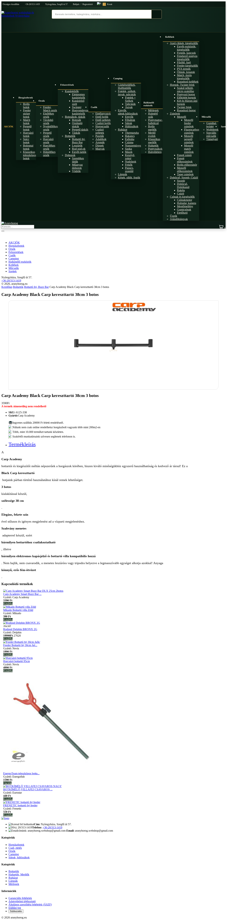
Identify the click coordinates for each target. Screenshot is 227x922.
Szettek (13, 271)
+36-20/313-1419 (32, 4)
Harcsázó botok (28, 134)
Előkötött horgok (186, 97)
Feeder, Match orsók (50, 109)
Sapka (128, 148)
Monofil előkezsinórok (185, 169)
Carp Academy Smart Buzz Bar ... (22, 594)
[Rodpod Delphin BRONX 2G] (21, 622)
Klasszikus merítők (154, 141)
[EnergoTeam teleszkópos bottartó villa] (51, 770)
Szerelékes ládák (78, 160)
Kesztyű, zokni (130, 157)
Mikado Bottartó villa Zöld (18, 610)
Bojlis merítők (152, 128)
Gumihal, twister (211, 125)
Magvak (100, 148)
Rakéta (181, 190)
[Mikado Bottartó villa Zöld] (19, 606)
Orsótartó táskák (77, 125)
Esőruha (129, 139)
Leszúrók (77, 145)
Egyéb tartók (79, 151)
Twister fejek (184, 107)
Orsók (41, 100)
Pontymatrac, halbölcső (155, 121)
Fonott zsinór (184, 155)
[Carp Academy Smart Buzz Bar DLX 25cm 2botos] (33, 590)
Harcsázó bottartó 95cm (16, 661)
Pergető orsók (47, 134)
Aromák (100, 142)
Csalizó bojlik (103, 123)
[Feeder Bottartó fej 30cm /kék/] (21, 641)
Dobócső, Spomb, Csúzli (184, 177)
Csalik (94, 107)
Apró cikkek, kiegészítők (184, 43)
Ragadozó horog (186, 110)
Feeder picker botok (27, 113)
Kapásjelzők (72, 91)
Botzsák (76, 119)
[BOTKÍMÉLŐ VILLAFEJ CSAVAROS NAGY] (32, 786)
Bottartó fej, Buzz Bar (78, 141)
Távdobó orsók (48, 121)
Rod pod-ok (78, 148)
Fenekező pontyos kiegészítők (187, 58)
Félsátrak (130, 119)
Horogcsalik (102, 126)
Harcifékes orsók (49, 147)
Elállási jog (15, 907)
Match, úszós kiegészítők (184, 77)
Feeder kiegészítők (187, 65)
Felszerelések (67, 84)
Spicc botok (26, 141)
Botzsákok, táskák (75, 116)
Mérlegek (153, 110)
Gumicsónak (184, 209)
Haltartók (153, 145)
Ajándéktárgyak (179, 219)
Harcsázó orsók (48, 141)
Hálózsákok (131, 126)
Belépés (76, 4)
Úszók (173, 215)
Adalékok (100, 139)
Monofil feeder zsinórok (189, 123)
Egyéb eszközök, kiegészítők (186, 48)
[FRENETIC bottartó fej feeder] (21, 802)
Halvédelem (155, 151)
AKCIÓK (8, 126)
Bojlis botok (26, 105)
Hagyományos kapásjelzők (80, 112)
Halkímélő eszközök (148, 104)
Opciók (7, 783)
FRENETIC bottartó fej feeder (20, 805)
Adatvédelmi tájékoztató (22, 901)
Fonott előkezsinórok (185, 160)
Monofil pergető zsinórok (189, 139)
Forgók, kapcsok (186, 52)
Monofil (181, 116)
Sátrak (128, 123)
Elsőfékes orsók (48, 115)
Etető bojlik (101, 116)
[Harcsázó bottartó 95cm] (18, 657)
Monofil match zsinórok (189, 148)
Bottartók (70, 135)
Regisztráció (87, 4)
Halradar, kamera (186, 203)
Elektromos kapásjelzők (78, 96)
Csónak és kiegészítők (182, 196)
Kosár (107, 4)
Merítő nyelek (152, 134)
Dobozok (70, 155)
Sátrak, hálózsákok (19, 857)
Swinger (76, 107)
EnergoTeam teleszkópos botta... (21, 773)
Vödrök (76, 171)
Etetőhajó (182, 212)
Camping (118, 78)
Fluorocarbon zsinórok (191, 131)
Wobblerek (212, 129)
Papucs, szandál (129, 169)
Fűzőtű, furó (184, 62)
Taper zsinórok (185, 174)
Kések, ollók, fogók (129, 177)
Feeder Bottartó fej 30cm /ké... (20, 645)
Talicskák (130, 104)
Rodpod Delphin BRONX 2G (20, 629)
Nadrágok (130, 161)
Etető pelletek (103, 119)
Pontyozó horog (186, 94)
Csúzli (180, 193)
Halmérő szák (153, 115)
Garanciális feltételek (20, 898)
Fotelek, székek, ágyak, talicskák (127, 93)
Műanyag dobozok (77, 166)
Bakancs (130, 135)
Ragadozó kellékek (187, 81)
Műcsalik (206, 116)
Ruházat (122, 129)
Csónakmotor (184, 199)
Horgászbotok (25, 97)
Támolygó (212, 139)
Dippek (99, 145)
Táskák (76, 132)
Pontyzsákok (155, 148)
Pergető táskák (80, 129)
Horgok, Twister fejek (182, 84)
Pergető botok (27, 128)
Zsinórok (175, 113)
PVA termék (184, 68)
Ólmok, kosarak (186, 72)
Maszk (128, 151)
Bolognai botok (28, 147)
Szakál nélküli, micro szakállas (185, 89)
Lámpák (122, 174)
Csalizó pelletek (99, 131)
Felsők (128, 164)
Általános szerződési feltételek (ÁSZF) (30, 904)
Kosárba (8, 603)
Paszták (99, 135)
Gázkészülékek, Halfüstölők (127, 86)
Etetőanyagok (103, 113)
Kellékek (169, 37)
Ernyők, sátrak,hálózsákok (128, 112)
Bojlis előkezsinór (187, 164)
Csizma (129, 142)
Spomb (181, 180)
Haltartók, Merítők (19, 874)
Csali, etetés (15, 847)
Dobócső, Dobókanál (183, 185)
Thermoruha (132, 132)
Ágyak (129, 107)
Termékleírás (22, 444)
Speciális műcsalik (211, 134)
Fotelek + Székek (130, 99)
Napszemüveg (133, 145)
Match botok (26, 121)
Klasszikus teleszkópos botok (29, 155)
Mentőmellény (185, 206)
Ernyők (129, 116)
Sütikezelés (16, 911)
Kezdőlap (6, 286)
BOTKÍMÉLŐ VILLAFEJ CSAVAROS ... (27, 789)
